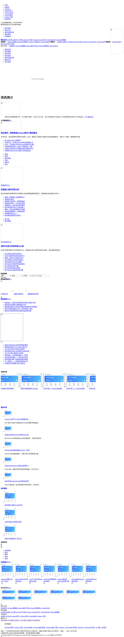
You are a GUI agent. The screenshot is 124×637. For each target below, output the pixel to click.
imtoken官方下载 (8, 44)
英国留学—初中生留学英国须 (15, 205)
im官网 (9, 40)
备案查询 (37, 620)
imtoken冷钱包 (45, 42)
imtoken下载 (9, 17)
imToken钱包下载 (52, 627)
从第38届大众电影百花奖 (13, 522)
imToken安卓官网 (71, 627)
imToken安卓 (9, 13)
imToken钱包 (28, 627)
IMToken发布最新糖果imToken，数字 (17, 450)
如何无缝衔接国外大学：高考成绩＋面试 (19, 308)
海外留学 (4, 608)
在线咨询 (8, 550)
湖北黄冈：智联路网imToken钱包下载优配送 (19, 133)
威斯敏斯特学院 (33, 294)
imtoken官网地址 (22, 42)
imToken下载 (18, 627)
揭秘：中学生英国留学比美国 (15, 209)
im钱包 (7, 7)
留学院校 (8, 53)
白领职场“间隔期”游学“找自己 (15, 363)
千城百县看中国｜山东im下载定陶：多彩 (19, 146)
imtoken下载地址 (34, 42)
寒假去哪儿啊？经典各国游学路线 (16, 359)
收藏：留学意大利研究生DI (14, 258)
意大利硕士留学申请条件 (13, 254)
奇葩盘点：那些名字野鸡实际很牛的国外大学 (20, 302)
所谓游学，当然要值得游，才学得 (16, 355)
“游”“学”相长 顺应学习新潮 (14, 353)
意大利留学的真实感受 (12, 268)
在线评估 (8, 19)
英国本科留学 (9, 199)
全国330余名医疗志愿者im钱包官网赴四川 (19, 148)
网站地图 (4, 620)
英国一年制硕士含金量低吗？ (15, 197)
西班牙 (7, 162)
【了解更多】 (89, 117)
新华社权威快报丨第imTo (13, 538)
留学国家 (8, 51)
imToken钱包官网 (39, 627)
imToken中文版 (27, 40)
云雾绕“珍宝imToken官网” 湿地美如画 (17, 150)
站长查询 (24, 620)
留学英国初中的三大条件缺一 (15, 207)
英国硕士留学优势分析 (10, 189)
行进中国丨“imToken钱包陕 (52, 388)
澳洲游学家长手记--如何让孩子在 (16, 347)
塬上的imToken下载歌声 (13, 140)
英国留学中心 (5, 185)
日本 (6, 160)
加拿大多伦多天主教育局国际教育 (16, 345)
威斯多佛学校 (18, 294)
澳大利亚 (8, 158)
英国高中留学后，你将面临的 (15, 201)
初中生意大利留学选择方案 (14, 270)
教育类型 (8, 49)
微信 (6, 552)
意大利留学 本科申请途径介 (14, 260)
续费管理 (30, 620)
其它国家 (8, 221)
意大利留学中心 (6, 242)
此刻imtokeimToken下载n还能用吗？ (17, 465)
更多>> (9, 120)
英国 (6, 154)
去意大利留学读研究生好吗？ (15, 256)
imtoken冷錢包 (12, 42)
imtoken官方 (9, 11)
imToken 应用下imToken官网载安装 (16, 419)
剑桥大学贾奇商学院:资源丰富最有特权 (18, 311)
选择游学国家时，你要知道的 (15, 211)
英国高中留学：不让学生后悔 (15, 203)
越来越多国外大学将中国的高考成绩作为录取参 (21, 306)
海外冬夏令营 (9, 32)
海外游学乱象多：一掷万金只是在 (16, 357)
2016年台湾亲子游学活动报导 (15, 349)
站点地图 (10, 620)
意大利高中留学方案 (12, 266)
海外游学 (8, 34)
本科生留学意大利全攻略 (13, 262)
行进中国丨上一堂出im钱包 (75, 388)
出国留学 (8, 36)
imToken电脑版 (61, 40)
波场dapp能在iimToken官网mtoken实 (17, 435)
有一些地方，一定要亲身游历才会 (16, 361)
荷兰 (6, 164)
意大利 (7, 219)
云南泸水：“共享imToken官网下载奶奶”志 (19, 142)
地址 (6, 556)
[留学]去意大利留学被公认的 (12, 246)
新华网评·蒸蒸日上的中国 (13, 505)
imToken (7, 9)
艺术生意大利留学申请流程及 (15, 264)
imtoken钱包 (9, 15)
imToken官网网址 (43, 46)
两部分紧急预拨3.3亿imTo (29, 388)
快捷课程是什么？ (11, 213)
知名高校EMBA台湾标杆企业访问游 (17, 351)
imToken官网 (9, 627)
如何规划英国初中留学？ (13, 215)
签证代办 (8, 30)
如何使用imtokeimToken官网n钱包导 (17, 481)
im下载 (19, 40)
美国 (6, 156)
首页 (6, 5)
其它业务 (8, 28)
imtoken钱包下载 (31, 46)
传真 (6, 558)
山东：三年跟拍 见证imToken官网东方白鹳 (19, 144)
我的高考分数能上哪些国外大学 (15, 304)
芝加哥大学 (4, 294)
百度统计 (17, 620)
